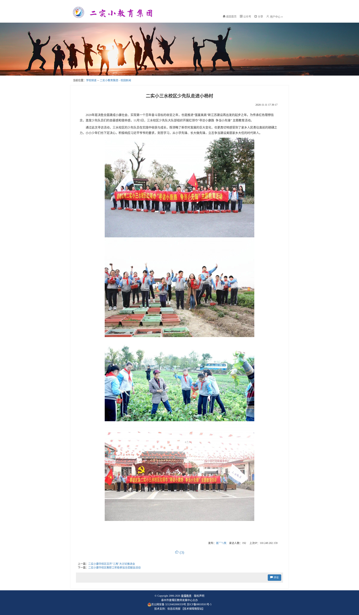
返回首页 (231, 16)
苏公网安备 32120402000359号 (168, 604)
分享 (260, 16)
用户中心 (275, 16)
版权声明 (199, 595)
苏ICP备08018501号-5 (199, 604)
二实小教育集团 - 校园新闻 (115, 80)
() (179, 552)
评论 (276, 577)
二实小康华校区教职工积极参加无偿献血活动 (114, 567)
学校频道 (91, 80)
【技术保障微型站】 (193, 608)
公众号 (247, 16)
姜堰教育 (186, 595)
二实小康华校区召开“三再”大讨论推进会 (111, 563)
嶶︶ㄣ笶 (221, 543)
